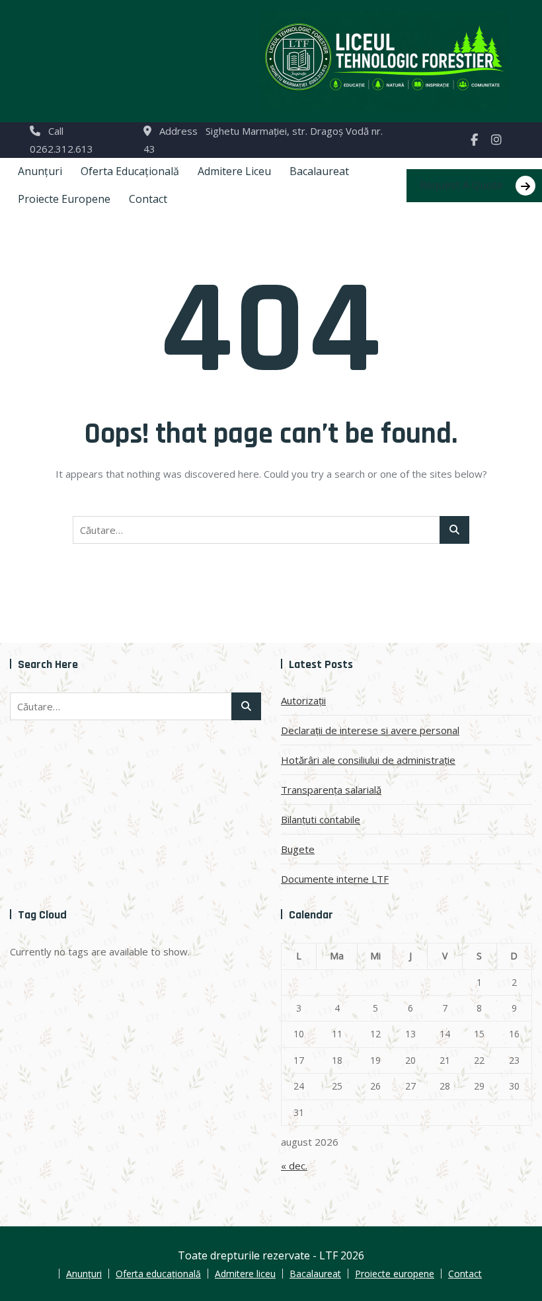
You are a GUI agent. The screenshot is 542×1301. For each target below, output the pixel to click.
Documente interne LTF (335, 878)
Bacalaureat (319, 171)
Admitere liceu (234, 171)
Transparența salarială (331, 789)
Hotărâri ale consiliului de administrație (368, 759)
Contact (148, 199)
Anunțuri (40, 171)
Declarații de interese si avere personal (370, 730)
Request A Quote (461, 185)
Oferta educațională (130, 171)
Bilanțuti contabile (320, 819)
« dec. (294, 1165)
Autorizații (303, 700)
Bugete (298, 849)
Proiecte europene (64, 199)
